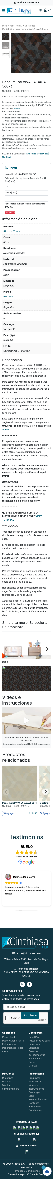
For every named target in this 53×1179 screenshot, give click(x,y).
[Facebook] (29, 984)
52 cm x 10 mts (11, 231)
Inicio (4, 25)
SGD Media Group (35, 1174)
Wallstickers (35, 1058)
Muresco (8, 296)
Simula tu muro (10, 1088)
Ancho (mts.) (11, 192)
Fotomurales (9, 1044)
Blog (31, 1095)
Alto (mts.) (10, 181)
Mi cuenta (7, 1078)
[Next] (47, 649)
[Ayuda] (40, 10)
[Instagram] (22, 984)
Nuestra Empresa (38, 1099)
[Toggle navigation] (3, 10)
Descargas (34, 1092)
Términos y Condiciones (26, 1170)
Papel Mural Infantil (13, 1040)
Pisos (31, 1062)
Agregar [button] (10, 813)
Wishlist (6, 1085)
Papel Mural (15, 25)
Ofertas (33, 1065)
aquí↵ (17, 108)
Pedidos (6, 1081)
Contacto (34, 1103)
